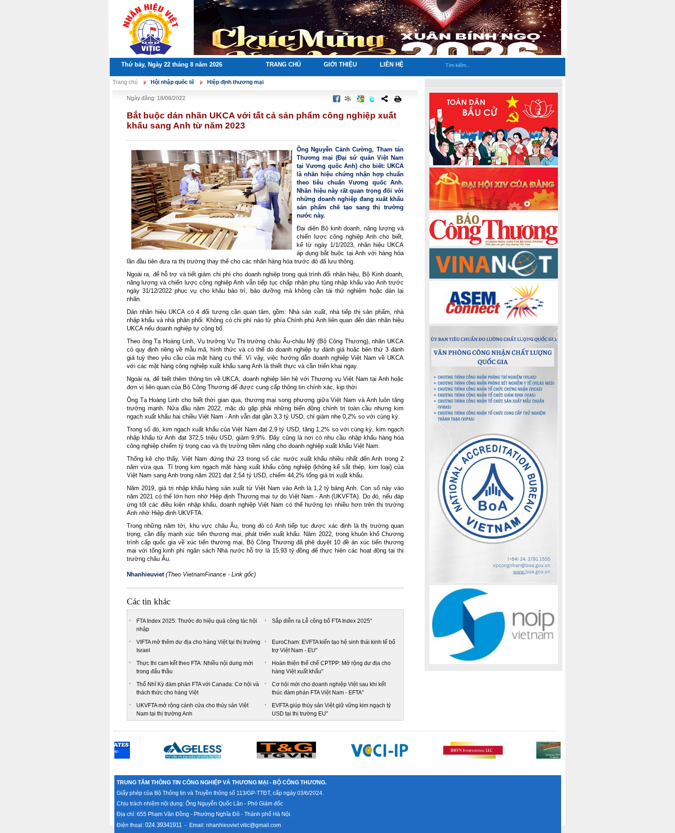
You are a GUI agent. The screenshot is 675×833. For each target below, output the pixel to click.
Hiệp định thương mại (235, 82)
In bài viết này (397, 98)
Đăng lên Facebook (336, 98)
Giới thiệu (340, 64)
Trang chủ (283, 64)
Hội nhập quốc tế (172, 82)
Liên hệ (392, 64)
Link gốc (242, 574)
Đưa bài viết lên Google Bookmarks (360, 98)
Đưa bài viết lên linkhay (348, 98)
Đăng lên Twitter (372, 98)
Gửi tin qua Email (316, 98)
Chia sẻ (384, 98)
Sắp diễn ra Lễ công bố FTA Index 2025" (322, 621)
